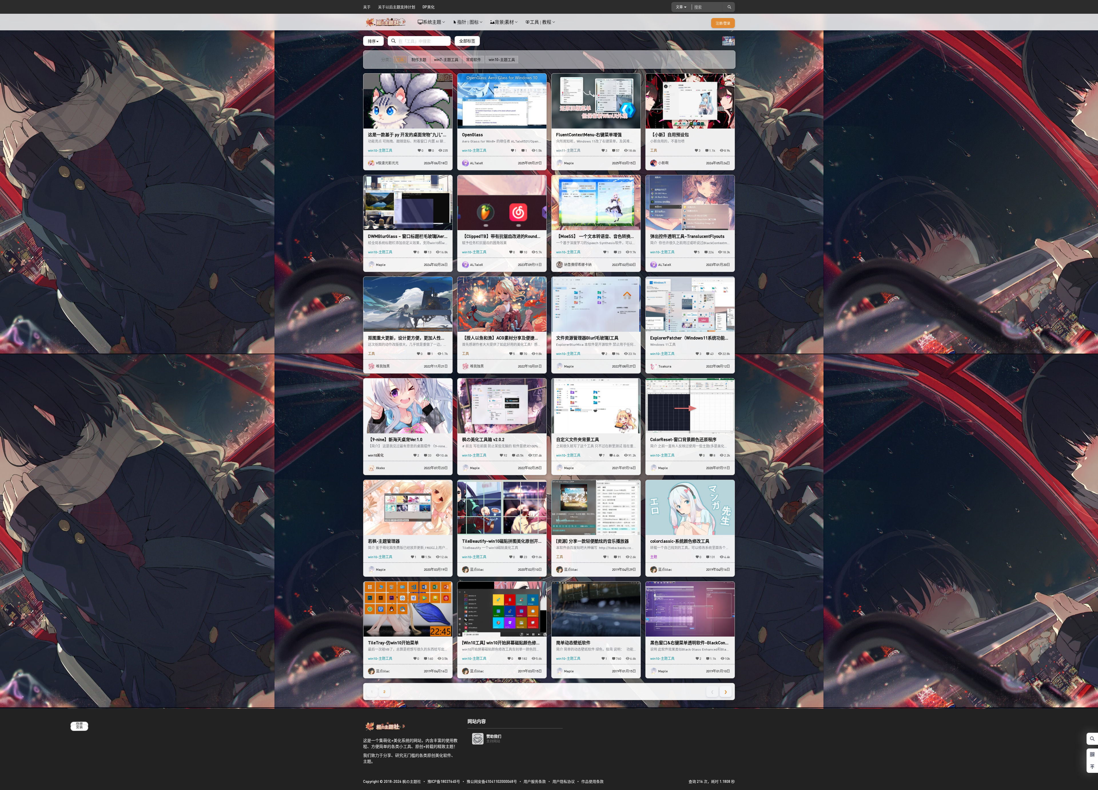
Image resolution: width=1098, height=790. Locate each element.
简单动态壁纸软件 (573, 642)
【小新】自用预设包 (669, 134)
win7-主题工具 (446, 59)
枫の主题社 (411, 781)
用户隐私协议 (563, 781)
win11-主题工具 (568, 150)
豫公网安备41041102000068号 (492, 781)
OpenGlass (472, 134)
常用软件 (473, 59)
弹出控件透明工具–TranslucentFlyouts (687, 236)
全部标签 (467, 40)
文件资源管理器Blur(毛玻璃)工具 (587, 337)
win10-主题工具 (502, 59)
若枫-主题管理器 (384, 541)
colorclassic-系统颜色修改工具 (679, 541)
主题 (653, 557)
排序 (372, 41)
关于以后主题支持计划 (396, 7)
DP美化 (429, 7)
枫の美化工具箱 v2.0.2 (483, 439)
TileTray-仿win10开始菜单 (393, 642)
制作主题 (418, 59)
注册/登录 (723, 23)
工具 (400, 59)
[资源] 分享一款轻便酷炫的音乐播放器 (592, 541)
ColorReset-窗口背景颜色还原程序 (683, 439)
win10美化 (376, 455)
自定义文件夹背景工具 (577, 439)
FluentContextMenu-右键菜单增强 (589, 134)
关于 (367, 7)
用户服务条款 (535, 781)
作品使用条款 (592, 781)
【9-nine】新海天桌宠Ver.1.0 (395, 439)
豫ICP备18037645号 (443, 781)
